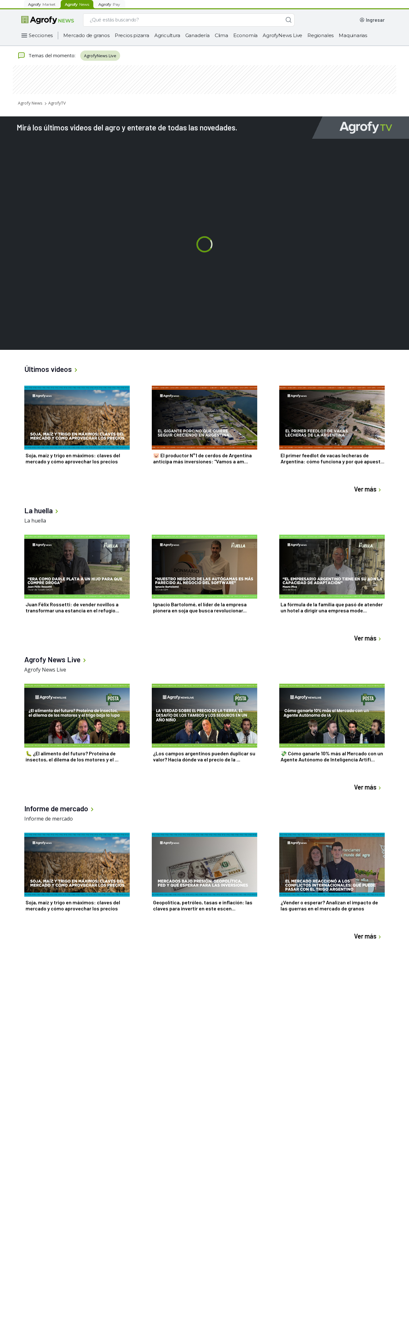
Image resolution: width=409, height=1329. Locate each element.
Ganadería (197, 35)
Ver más (365, 489)
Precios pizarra (132, 35)
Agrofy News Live (45, 669)
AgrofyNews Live (282, 35)
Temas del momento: (51, 55)
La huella (35, 520)
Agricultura (167, 35)
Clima (221, 35)
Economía (245, 35)
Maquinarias (353, 35)
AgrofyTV (57, 103)
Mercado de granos (86, 35)
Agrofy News (30, 103)
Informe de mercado (48, 818)
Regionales (320, 35)
